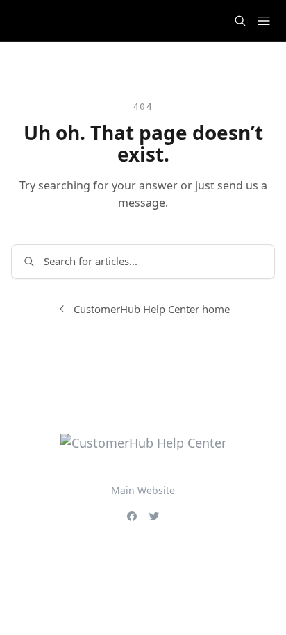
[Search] (240, 21)
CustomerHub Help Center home (152, 309)
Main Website (143, 490)
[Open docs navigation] (264, 21)
